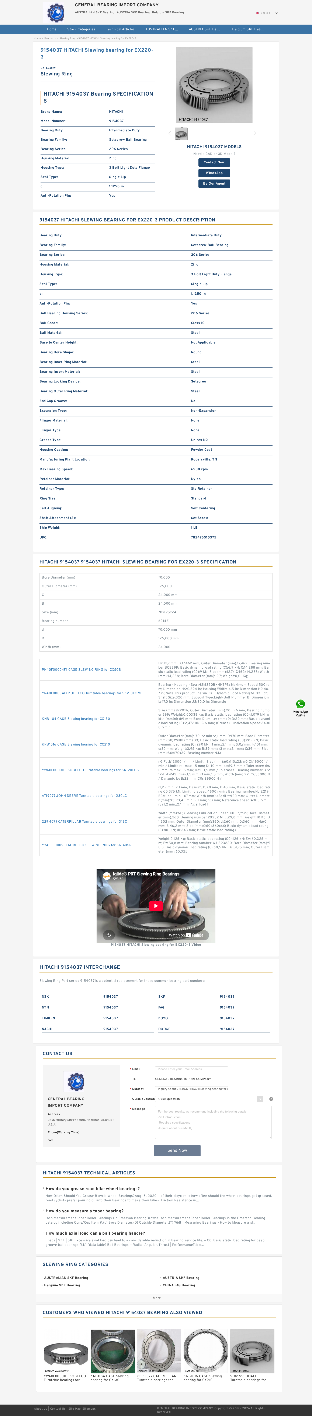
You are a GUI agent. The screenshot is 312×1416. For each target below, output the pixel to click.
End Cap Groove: (53, 401)
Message (137, 1109)
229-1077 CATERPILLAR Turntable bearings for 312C (84, 822)
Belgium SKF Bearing (249, 29)
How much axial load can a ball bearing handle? (95, 1233)
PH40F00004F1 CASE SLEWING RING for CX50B (81, 670)
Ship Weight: (49, 528)
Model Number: (53, 121)
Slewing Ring (67, 38)
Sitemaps (89, 1409)
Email (135, 1069)
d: (42, 186)
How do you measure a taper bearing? (85, 1211)
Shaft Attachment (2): (57, 518)
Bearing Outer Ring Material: (63, 391)
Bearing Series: (54, 149)
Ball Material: (50, 333)
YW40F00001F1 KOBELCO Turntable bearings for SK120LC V (91, 770)
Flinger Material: (53, 421)
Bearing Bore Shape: (56, 352)
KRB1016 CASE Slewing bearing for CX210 (76, 745)
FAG (161, 1008)
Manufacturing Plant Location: (64, 460)
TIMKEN (48, 1018)
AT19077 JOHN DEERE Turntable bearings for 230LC (84, 796)
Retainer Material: (54, 479)
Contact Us (58, 1409)
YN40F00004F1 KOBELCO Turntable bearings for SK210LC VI (91, 693)
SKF (161, 997)
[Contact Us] (301, 708)
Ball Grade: (48, 323)
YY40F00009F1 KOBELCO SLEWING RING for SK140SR (87, 845)
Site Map (74, 1409)
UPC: (43, 538)
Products (50, 38)
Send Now (177, 1150)
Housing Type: (52, 168)
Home (52, 29)
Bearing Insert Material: (59, 372)
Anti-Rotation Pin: (56, 196)
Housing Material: (55, 158)
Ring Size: (47, 499)
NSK (45, 997)
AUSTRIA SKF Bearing (207, 29)
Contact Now (214, 162)
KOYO (163, 1018)
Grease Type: (50, 440)
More (157, 1298)
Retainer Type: (51, 489)
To (134, 1079)
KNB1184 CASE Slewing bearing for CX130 (76, 719)
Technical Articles (120, 29)
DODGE (164, 1029)
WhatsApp (214, 173)
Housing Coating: (53, 450)
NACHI (47, 1029)
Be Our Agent (214, 184)
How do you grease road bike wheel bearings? (93, 1189)
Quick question (143, 1099)
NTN (45, 1008)
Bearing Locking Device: (60, 382)
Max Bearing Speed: (56, 469)
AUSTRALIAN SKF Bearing (164, 29)
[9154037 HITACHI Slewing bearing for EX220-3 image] (214, 85)
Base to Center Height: (58, 343)
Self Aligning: (50, 508)
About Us (40, 1409)
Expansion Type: (53, 411)
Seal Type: (49, 177)
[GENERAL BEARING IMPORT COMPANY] (53, 11)
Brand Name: (51, 112)
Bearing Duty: (52, 130)
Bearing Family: (54, 140)
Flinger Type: (50, 430)
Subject (137, 1089)
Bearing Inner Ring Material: (63, 362)
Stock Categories (81, 29)
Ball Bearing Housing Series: (63, 313)
